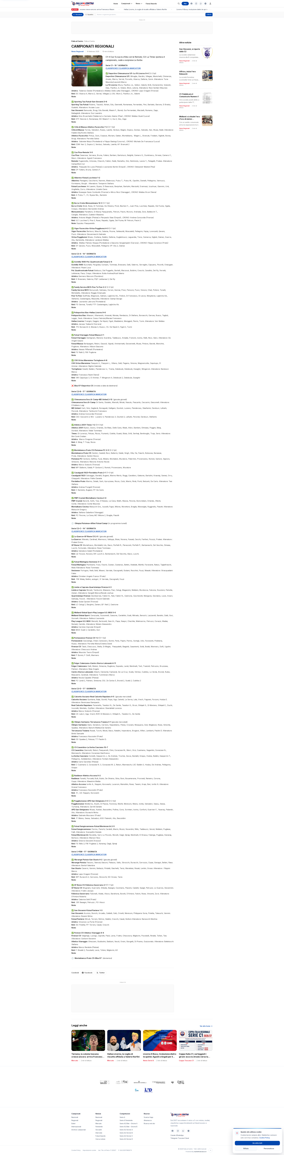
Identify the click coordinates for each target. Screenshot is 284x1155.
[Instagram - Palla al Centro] (196, 4)
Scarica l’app (148, 1117)
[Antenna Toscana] (177, 1082)
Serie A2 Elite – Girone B (128, 1127)
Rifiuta (245, 1148)
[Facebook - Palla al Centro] (191, 4)
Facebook (88, 973)
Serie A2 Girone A (126, 1130)
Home (115, 4)
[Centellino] (121, 1082)
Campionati (125, 3)
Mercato (99, 1123)
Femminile (99, 1127)
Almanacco (148, 1120)
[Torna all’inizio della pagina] (211, 1150)
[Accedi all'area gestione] (210, 3)
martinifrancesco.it (200, 1151)
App (185, 3)
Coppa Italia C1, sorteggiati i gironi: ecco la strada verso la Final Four (193, 1057)
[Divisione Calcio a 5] (135, 1090)
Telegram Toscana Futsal (180, 1138)
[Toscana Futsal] (158, 1082)
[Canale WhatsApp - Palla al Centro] (201, 4)
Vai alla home (205, 1026)
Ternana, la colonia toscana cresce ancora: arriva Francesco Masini (82, 9)
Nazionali (74, 1117)
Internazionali (76, 1127)
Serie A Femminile (126, 1120)
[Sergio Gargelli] (140, 1082)
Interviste (99, 1133)
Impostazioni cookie (89, 1150)
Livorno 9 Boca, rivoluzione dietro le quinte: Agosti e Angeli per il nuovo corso (198, 9)
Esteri (73, 1123)
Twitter (102, 973)
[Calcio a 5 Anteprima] (104, 1082)
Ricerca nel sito (149, 1123)
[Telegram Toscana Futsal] (205, 4)
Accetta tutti (257, 1143)
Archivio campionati (78, 1130)
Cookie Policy (76, 1150)
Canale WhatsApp (177, 1135)
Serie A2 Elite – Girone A (128, 1123)
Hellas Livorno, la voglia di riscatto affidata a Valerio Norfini (138, 9)
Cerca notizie (100, 1139)
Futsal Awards (151, 4)
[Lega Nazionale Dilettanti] (148, 1090)
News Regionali (77, 51)
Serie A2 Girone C (126, 1136)
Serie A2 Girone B (126, 1133)
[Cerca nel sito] (179, 3)
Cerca (209, 14)
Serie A (122, 1117)
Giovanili (99, 1130)
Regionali (74, 1120)
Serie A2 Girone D (126, 1139)
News (138, 3)
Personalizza (269, 1148)
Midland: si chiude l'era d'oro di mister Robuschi (189, 119)
